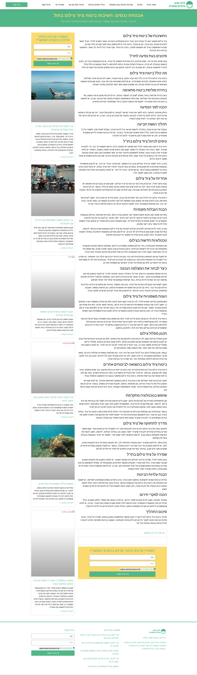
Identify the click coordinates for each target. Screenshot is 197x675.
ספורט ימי (59, 5)
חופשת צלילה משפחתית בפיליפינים (56, 484)
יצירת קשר (46, 5)
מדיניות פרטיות (134, 569)
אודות (139, 5)
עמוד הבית (151, 5)
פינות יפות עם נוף (76, 5)
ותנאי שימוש (124, 569)
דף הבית (132, 21)
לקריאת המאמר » (66, 157)
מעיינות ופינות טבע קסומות (121, 5)
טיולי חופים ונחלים (96, 5)
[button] (81, 533)
